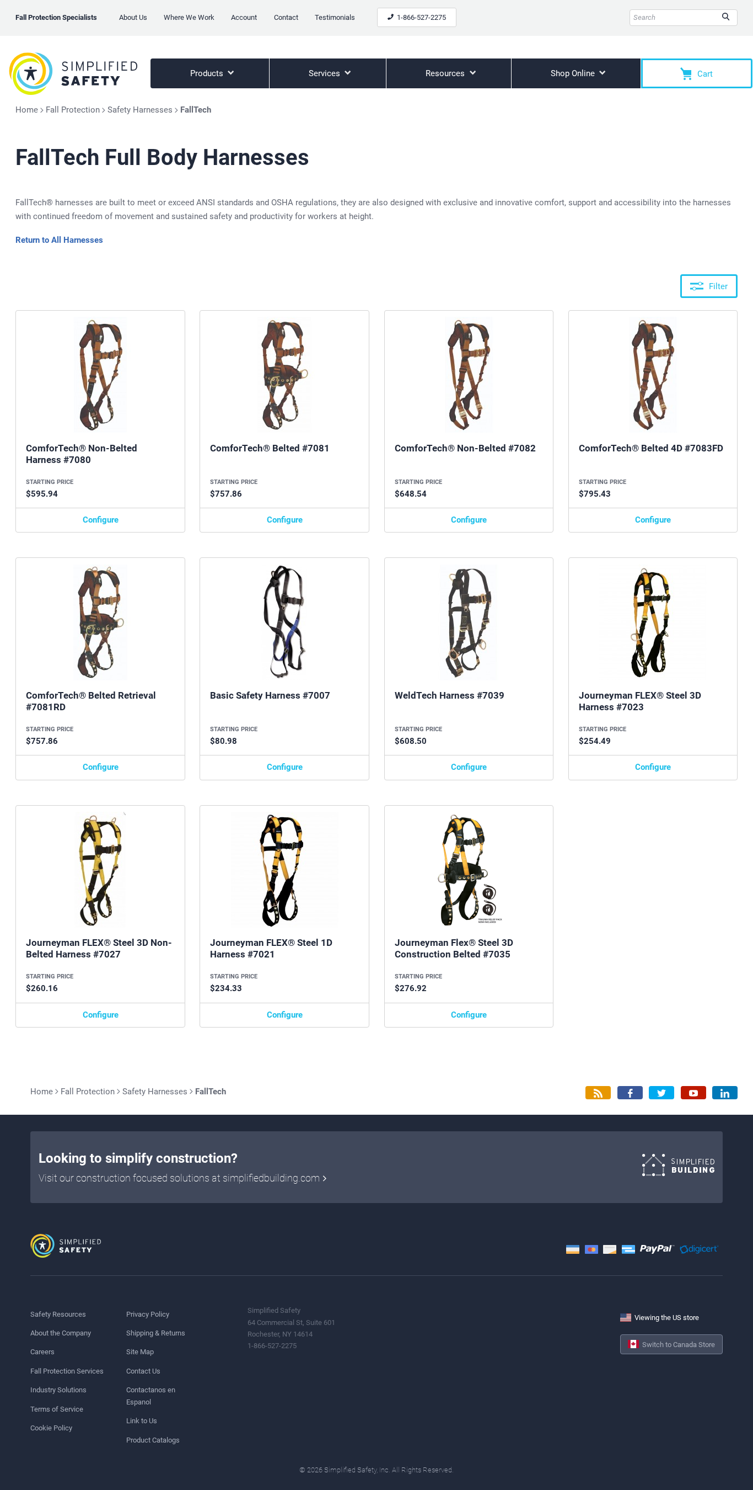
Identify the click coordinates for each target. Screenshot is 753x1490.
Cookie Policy (51, 1428)
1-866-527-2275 (420, 17)
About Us (133, 17)
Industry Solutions (58, 1390)
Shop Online (574, 73)
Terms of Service (56, 1409)
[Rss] (598, 1093)
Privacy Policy (147, 1314)
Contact (286, 17)
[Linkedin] (725, 1093)
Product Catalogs (153, 1440)
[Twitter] (661, 1093)
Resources (446, 73)
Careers (42, 1352)
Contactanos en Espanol (150, 1396)
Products (207, 73)
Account (244, 17)
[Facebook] (630, 1093)
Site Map (140, 1352)
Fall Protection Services (67, 1371)
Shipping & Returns (155, 1333)
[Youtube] (693, 1093)
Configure (101, 520)
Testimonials (335, 17)
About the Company (60, 1333)
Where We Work (189, 17)
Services (325, 73)
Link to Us (141, 1421)
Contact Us (143, 1371)
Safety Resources (58, 1314)
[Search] (726, 17)
